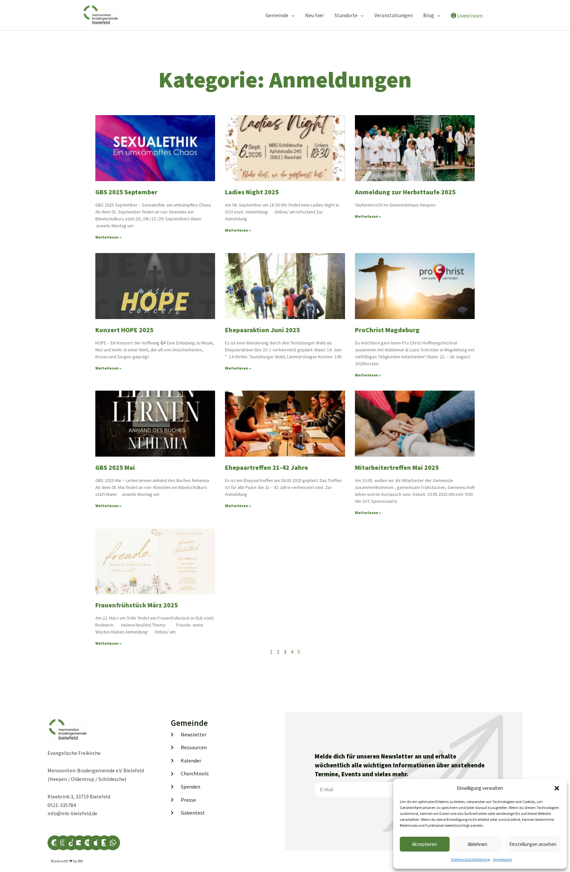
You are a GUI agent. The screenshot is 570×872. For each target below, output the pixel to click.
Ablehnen (477, 844)
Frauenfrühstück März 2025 (136, 605)
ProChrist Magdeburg (387, 330)
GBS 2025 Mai (115, 467)
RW (80, 860)
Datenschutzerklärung (470, 859)
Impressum (502, 859)
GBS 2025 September (126, 192)
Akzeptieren (424, 844)
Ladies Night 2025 (252, 192)
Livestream (470, 15)
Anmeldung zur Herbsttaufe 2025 (405, 192)
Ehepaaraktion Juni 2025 (262, 330)
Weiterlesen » (108, 237)
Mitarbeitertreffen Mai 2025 (397, 467)
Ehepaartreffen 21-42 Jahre (266, 467)
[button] (557, 788)
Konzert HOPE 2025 (124, 330)
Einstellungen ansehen (532, 844)
